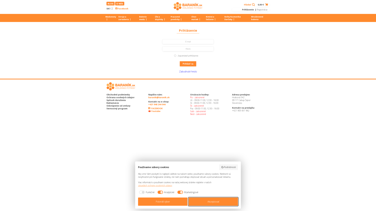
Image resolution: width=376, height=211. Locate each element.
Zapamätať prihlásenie (188, 55)
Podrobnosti (230, 167)
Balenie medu (143, 18)
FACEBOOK (157, 108)
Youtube (155, 111)
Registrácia (262, 9)
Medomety (110, 16)
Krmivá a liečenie (210, 18)
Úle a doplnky (159, 18)
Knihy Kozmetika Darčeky (232, 18)
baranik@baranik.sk (159, 97)
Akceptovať (213, 201)
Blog (110, 3)
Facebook (123, 8)
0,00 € (261, 4)
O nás (119, 3)
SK (107, 8)
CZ (111, 8)
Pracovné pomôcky (175, 18)
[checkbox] (146, 192)
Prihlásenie (248, 9)
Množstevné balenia (257, 18)
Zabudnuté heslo (188, 71)
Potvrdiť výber (163, 201)
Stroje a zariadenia (123, 18)
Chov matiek (194, 18)
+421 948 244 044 (157, 104)
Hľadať (248, 4)
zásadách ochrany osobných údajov (155, 185)
